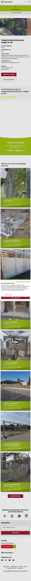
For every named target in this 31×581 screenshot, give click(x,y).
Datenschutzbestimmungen (23, 281)
